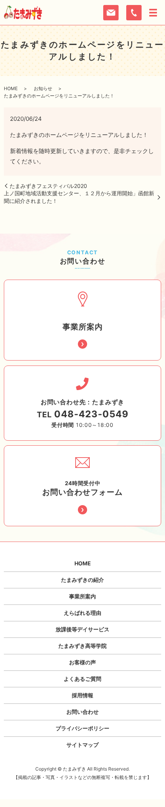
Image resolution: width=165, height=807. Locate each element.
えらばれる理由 (82, 612)
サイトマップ (82, 744)
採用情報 (82, 695)
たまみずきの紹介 (82, 579)
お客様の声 (82, 662)
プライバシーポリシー (82, 728)
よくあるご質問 (82, 678)
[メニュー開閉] (153, 12)
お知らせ (43, 88)
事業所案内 (82, 596)
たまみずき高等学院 (82, 645)
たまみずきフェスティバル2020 (48, 186)
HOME (11, 88)
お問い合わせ (82, 711)
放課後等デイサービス (82, 629)
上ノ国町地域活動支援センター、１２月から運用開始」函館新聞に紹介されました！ (79, 197)
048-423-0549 (91, 414)
